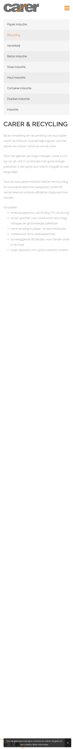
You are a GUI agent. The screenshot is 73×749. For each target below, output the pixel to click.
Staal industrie (16, 67)
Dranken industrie (18, 99)
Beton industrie (17, 56)
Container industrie (19, 88)
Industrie (12, 109)
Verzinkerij (13, 45)
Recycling (13, 35)
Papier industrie (17, 24)
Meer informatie (40, 744)
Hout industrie (16, 77)
